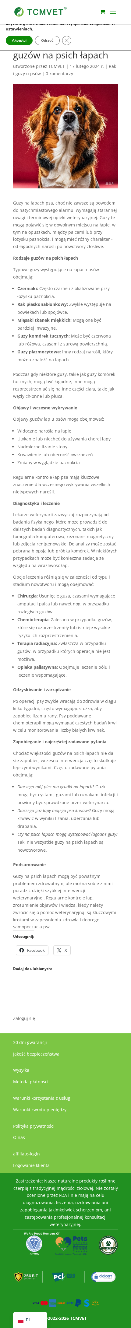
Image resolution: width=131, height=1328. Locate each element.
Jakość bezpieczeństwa (36, 1054)
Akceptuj (19, 40)
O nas (19, 1137)
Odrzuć (47, 40)
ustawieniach (19, 29)
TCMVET (56, 66)
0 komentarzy (59, 73)
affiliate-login (26, 1154)
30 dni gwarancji (30, 1042)
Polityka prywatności (34, 1126)
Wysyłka (21, 1070)
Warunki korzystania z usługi (42, 1098)
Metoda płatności (30, 1081)
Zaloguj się (24, 1018)
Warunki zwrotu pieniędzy (39, 1110)
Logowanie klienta (31, 1165)
